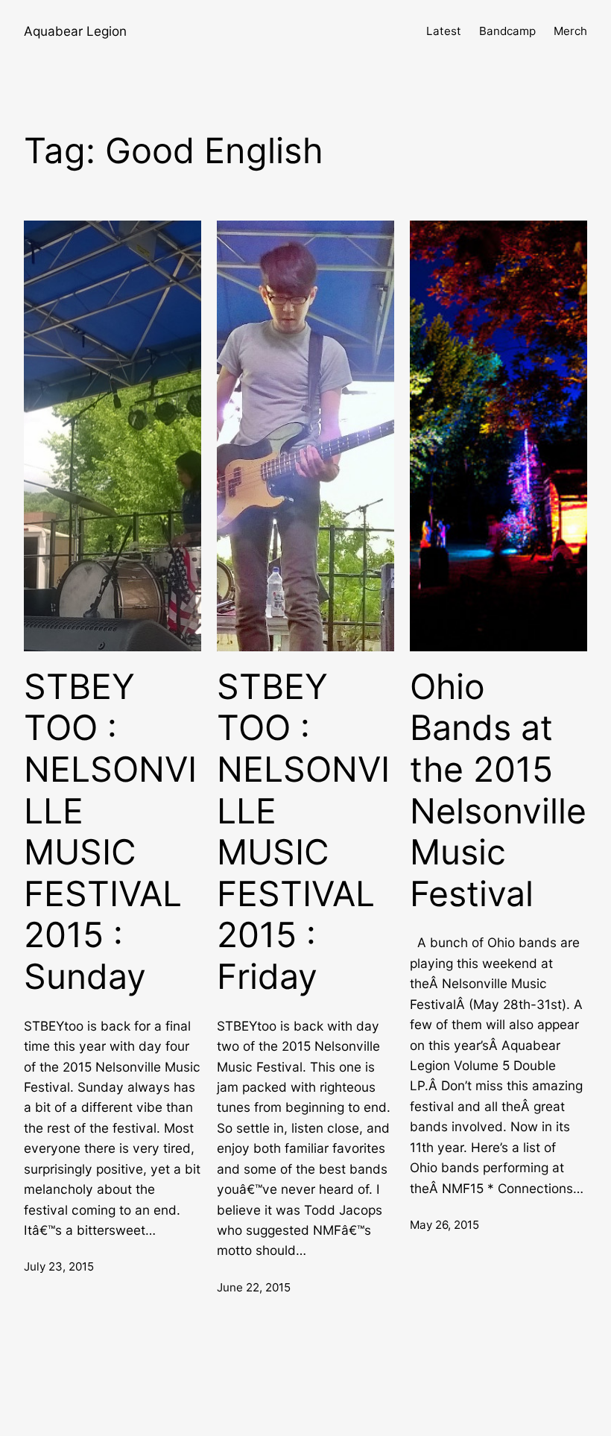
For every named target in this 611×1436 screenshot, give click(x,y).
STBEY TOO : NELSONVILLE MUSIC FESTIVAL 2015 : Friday (303, 831)
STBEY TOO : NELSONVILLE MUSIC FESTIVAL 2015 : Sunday (110, 831)
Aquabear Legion (75, 31)
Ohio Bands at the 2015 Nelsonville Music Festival (498, 790)
